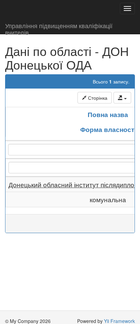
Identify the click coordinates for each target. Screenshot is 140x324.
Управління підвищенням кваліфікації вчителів (58, 27)
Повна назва (108, 114)
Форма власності (108, 129)
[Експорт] (122, 97)
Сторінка (97, 97)
